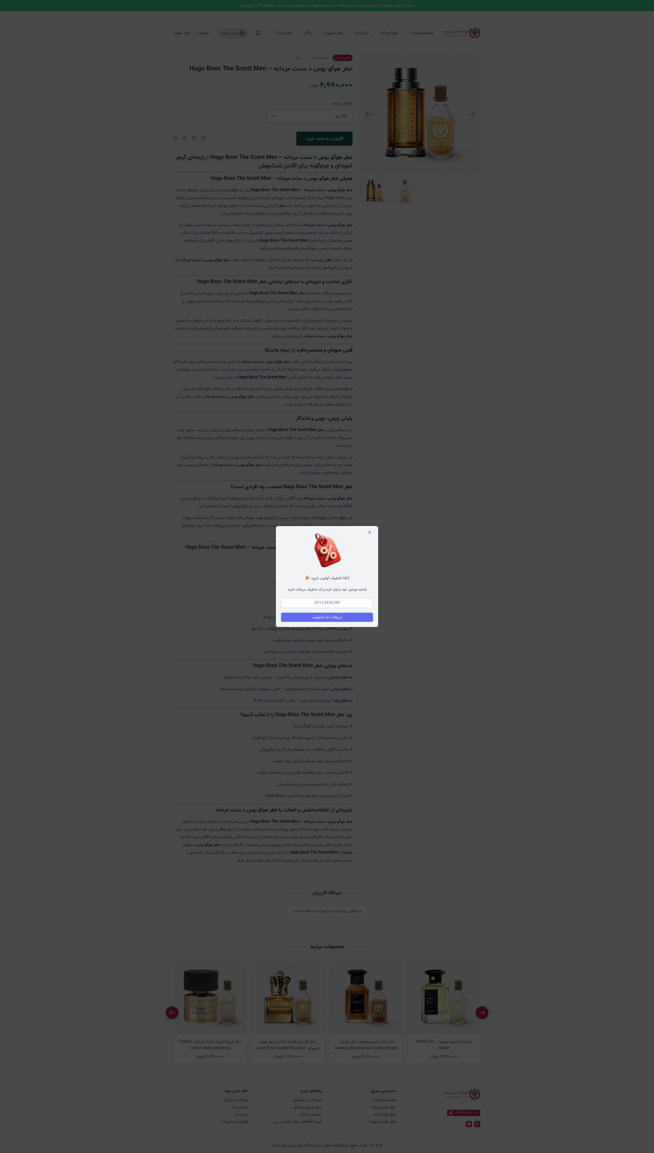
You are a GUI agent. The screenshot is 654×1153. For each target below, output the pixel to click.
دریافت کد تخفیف (327, 617)
